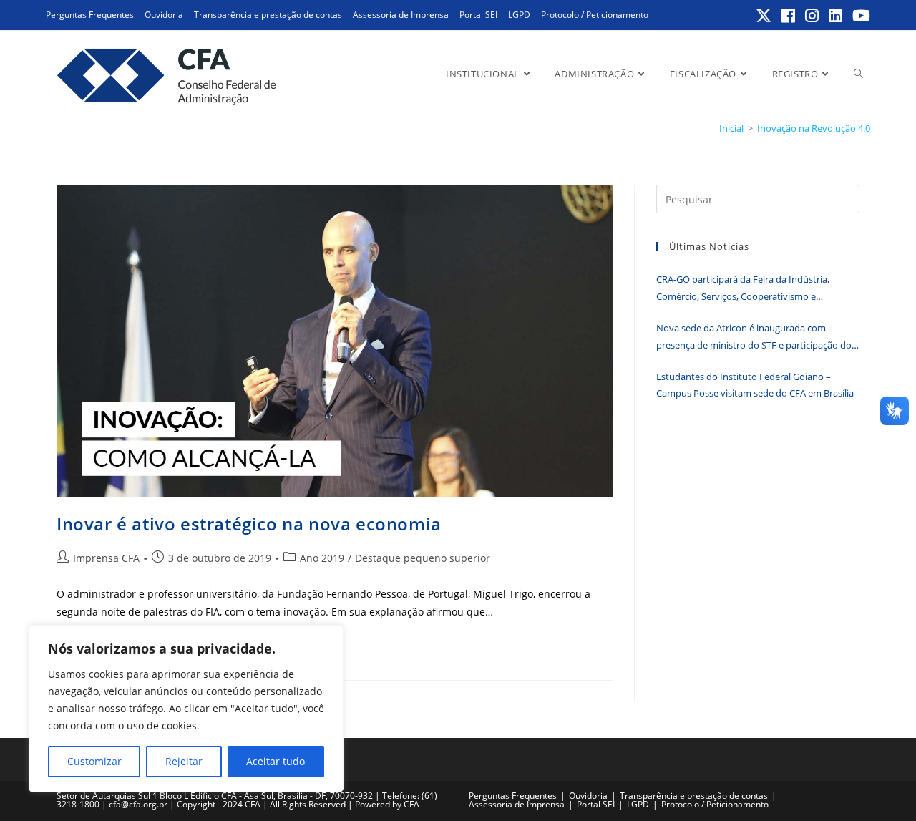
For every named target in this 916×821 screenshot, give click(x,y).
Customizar (94, 761)
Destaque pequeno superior (422, 558)
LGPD (519, 15)
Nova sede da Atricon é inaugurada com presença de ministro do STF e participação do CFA (754, 337)
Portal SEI (478, 15)
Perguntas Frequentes (90, 15)
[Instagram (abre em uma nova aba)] (812, 16)
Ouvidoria (164, 15)
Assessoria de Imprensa (401, 15)
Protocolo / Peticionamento (594, 15)
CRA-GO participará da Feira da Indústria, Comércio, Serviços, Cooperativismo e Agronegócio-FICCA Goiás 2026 (742, 289)
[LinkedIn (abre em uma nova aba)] (836, 16)
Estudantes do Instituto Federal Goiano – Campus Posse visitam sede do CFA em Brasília (755, 384)
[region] (186, 708)
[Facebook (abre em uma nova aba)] (789, 16)
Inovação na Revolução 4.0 (813, 128)
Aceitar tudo (275, 761)
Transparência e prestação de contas (268, 15)
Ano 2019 (322, 558)
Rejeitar (184, 761)
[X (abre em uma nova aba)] (764, 16)
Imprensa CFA (106, 558)
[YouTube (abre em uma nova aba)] (859, 16)
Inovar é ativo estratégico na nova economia (249, 523)
